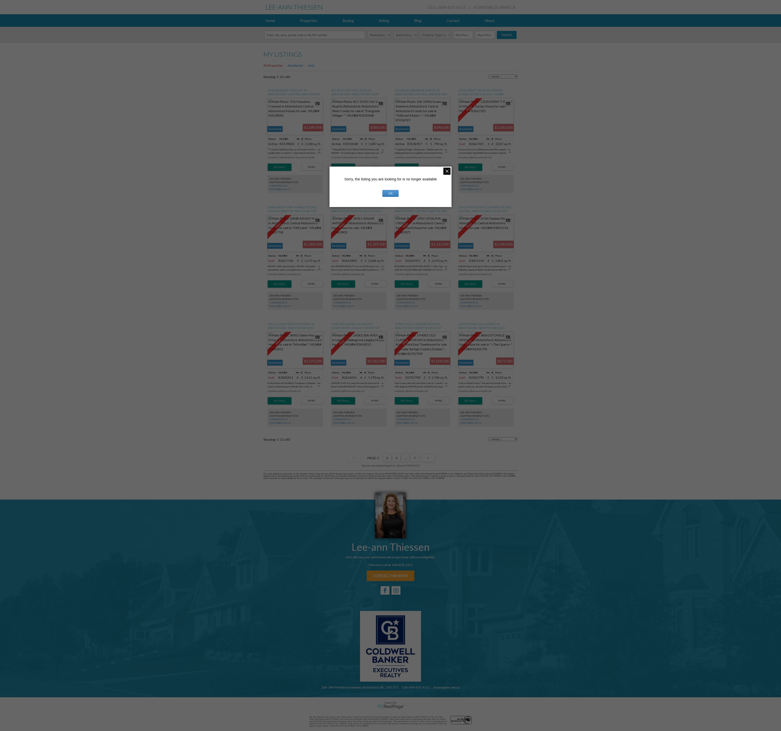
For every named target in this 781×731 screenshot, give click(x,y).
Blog (417, 20)
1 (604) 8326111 (278, 185)
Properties (308, 20)
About (490, 20)
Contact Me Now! (390, 576)
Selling (384, 20)
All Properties (273, 65)
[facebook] (385, 590)
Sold (311, 65)
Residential (295, 65)
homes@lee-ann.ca (494, 7)
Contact (452, 20)
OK (390, 193)
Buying (348, 20)
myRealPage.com (390, 707)
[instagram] (396, 590)
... (405, 458)
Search (507, 35)
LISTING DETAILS (279, 167)
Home (270, 20)
